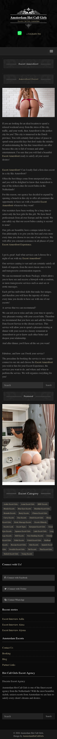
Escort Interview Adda (13, 618)
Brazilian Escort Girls (42, 508)
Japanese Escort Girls (22, 531)
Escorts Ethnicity (41, 522)
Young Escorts (27, 554)
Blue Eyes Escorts (24, 508)
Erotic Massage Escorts (22, 522)
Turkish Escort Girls (11, 554)
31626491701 (34, 33)
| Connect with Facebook (16, 577)
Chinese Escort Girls (39, 513)
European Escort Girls (37, 526)
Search (49, 385)
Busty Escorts (24, 513)
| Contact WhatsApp (15, 599)
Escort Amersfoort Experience (16, 244)
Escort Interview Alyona (14, 630)
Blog (4, 659)
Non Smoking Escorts (35, 535)
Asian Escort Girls (27, 504)
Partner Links (8, 664)
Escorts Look (8, 526)
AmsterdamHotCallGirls (33, 735)
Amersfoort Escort (28, 79)
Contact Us (7, 647)
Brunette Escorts (10, 513)
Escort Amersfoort (11, 155)
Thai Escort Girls (46, 549)
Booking (6, 653)
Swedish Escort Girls (17, 549)
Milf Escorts (19, 535)
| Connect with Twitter (16, 588)
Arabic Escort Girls (11, 504)
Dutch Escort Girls (36, 517)
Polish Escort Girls (34, 540)
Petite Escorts (19, 540)
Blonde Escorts (9, 508)
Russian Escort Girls (18, 544)
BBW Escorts (42, 504)
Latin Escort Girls (40, 531)
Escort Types (21, 526)
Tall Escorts (32, 549)
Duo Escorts (21, 517)
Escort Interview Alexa (13, 624)
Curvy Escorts (9, 517)
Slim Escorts (33, 544)
